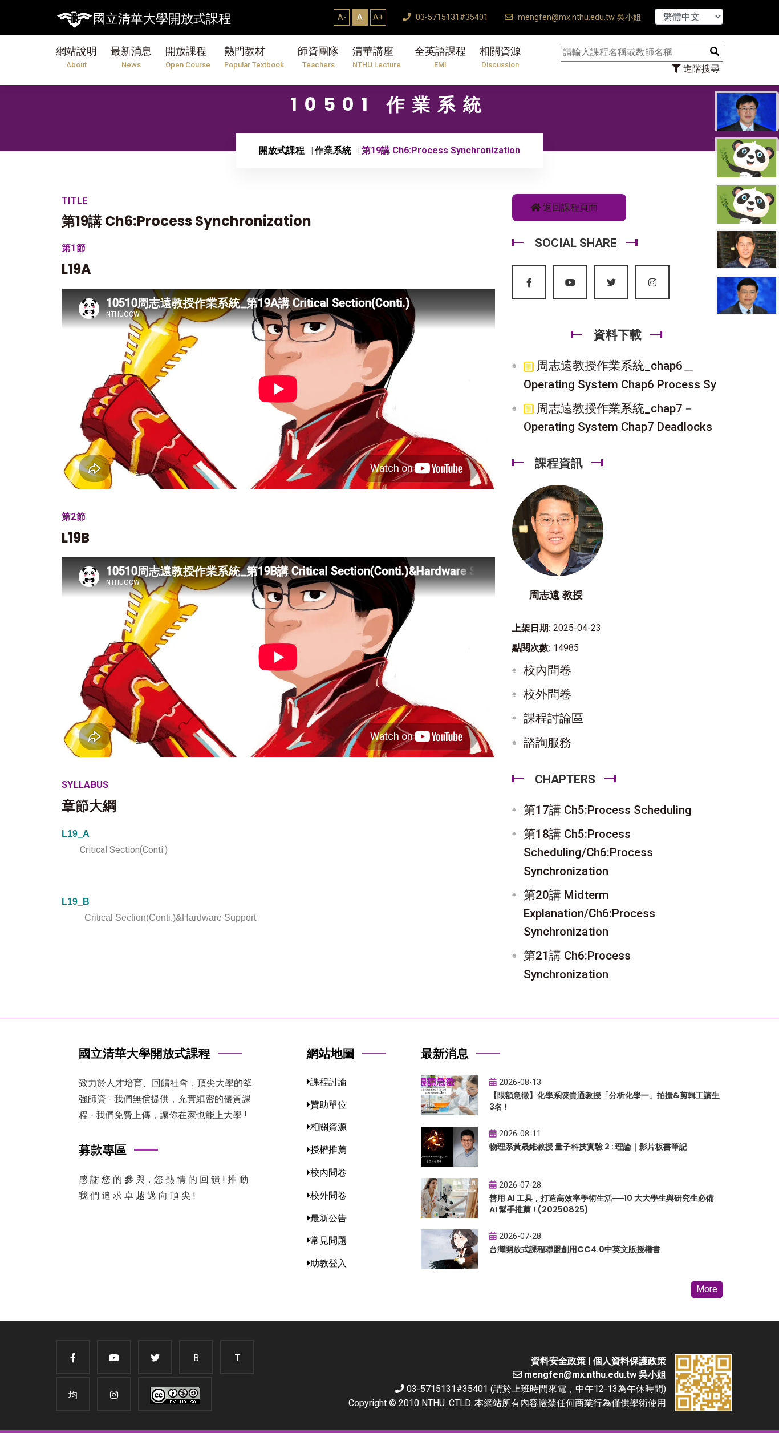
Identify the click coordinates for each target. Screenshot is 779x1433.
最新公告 (328, 1218)
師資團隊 (318, 57)
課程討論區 (553, 718)
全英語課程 (440, 57)
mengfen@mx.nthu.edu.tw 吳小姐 (578, 17)
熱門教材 (254, 57)
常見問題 (328, 1240)
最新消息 (131, 57)
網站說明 (76, 57)
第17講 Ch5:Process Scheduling (608, 810)
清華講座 (376, 57)
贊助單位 (328, 1104)
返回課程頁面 (569, 207)
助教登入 (328, 1263)
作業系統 (333, 150)
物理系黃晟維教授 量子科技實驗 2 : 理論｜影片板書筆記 (588, 1146)
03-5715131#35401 (450, 17)
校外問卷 (547, 694)
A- (342, 17)
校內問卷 (547, 670)
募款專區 (103, 1149)
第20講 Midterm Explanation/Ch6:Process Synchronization (589, 913)
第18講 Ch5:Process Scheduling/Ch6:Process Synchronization (588, 852)
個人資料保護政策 (629, 1360)
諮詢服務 (547, 743)
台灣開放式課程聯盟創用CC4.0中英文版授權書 (574, 1249)
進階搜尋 (700, 68)
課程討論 (328, 1081)
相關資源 (500, 57)
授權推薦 (328, 1149)
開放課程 (187, 57)
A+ (378, 17)
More (706, 1289)
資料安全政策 (558, 1360)
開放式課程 (282, 150)
